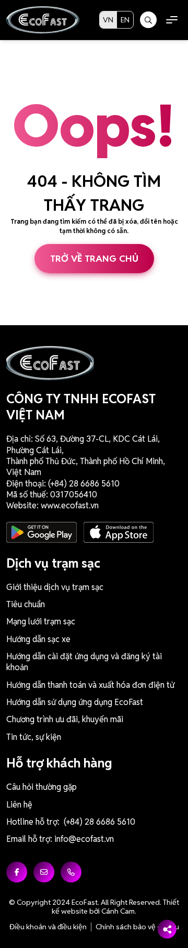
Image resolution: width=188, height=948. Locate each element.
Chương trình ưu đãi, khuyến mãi (64, 719)
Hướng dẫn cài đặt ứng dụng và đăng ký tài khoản (84, 662)
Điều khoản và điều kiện (48, 926)
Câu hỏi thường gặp (41, 787)
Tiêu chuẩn (25, 604)
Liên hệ (19, 804)
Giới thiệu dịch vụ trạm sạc (54, 587)
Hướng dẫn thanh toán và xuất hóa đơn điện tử (90, 685)
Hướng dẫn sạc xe (38, 639)
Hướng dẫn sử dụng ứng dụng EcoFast (74, 702)
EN (125, 19)
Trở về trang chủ (94, 258)
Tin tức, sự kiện (33, 737)
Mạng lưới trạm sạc (40, 621)
